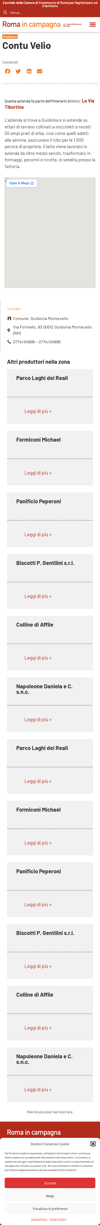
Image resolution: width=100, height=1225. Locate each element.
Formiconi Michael (38, 439)
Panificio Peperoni (38, 501)
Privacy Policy (58, 1219)
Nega (50, 1196)
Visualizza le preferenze (50, 1208)
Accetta (50, 1183)
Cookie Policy (39, 1219)
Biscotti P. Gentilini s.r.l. (45, 562)
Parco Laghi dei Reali (42, 377)
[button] (93, 1144)
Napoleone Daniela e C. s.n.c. (44, 689)
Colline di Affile (34, 624)
